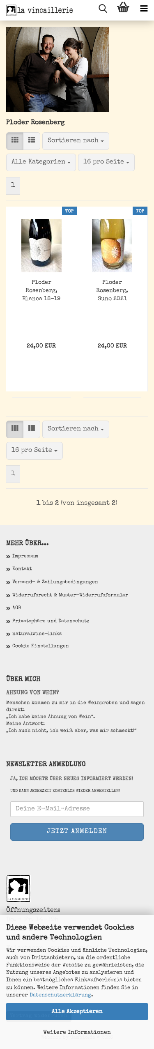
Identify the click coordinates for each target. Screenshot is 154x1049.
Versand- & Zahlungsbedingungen (55, 582)
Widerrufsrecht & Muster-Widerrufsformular (70, 595)
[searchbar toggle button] (102, 10)
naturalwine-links (37, 634)
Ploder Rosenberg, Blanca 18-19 (41, 291)
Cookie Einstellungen (40, 646)
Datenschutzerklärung (60, 995)
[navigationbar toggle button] (143, 10)
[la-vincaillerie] (37, 10)
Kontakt (22, 569)
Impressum (25, 556)
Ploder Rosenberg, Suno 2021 (112, 291)
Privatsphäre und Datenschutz (50, 621)
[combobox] (75, 141)
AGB (16, 608)
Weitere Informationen (77, 1032)
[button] (14, 141)
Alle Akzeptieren (77, 1011)
